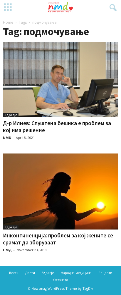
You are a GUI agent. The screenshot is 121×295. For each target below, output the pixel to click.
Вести (14, 272)
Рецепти (105, 272)
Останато (60, 279)
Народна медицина (76, 272)
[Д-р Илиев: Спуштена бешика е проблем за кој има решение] (60, 79)
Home (8, 22)
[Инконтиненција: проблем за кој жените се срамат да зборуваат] (60, 191)
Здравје (10, 115)
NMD (7, 137)
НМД (7, 250)
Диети (30, 272)
